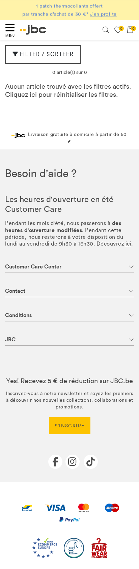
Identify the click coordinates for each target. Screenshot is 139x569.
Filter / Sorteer (47, 54)
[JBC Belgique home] (33, 29)
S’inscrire (70, 426)
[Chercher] (106, 30)
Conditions (18, 315)
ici (33, 94)
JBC (10, 339)
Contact (15, 291)
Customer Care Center (33, 266)
